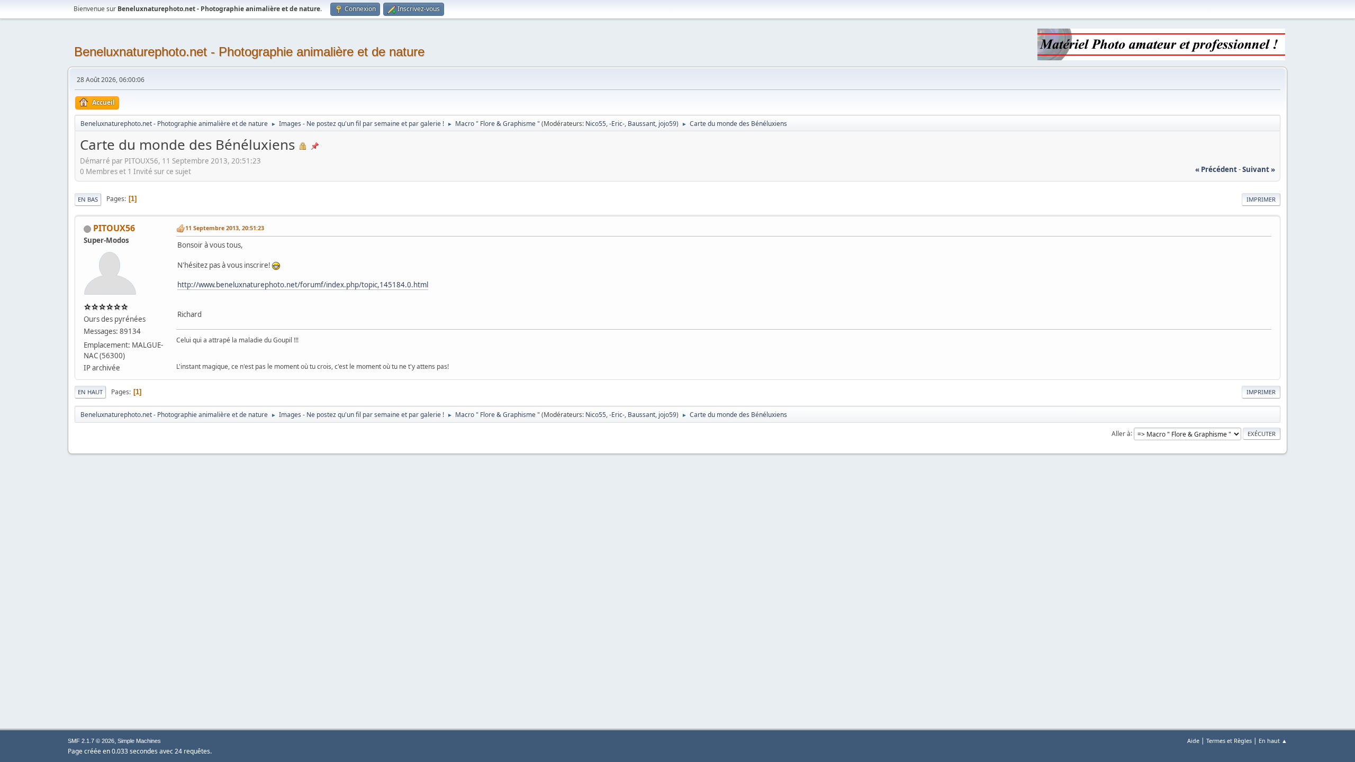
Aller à (1121, 433)
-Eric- (617, 123)
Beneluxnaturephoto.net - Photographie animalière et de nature (249, 51)
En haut (90, 392)
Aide (1193, 741)
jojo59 (667, 123)
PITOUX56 (114, 228)
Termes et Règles (1229, 741)
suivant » (1258, 169)
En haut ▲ (1273, 741)
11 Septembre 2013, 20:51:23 (224, 228)
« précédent (1216, 169)
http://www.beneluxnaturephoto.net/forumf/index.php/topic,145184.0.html (302, 284)
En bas (88, 199)
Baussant (641, 123)
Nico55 (595, 123)
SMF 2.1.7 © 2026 (91, 741)
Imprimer (1261, 199)
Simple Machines (139, 741)
